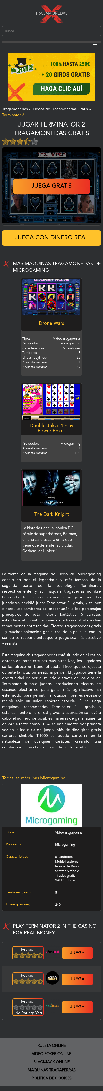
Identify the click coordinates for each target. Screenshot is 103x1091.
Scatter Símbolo (67, 871)
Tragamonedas (51, 14)
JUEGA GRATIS (51, 186)
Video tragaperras (68, 832)
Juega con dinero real (51, 238)
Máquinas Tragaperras (52, 1070)
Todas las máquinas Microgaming (34, 778)
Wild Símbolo (65, 880)
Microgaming (65, 844)
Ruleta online (51, 1046)
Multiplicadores (66, 861)
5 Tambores (64, 857)
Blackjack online (51, 1062)
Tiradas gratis (65, 875)
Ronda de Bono (67, 866)
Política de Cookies (52, 1078)
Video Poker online (51, 1054)
